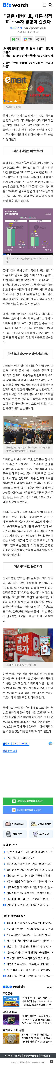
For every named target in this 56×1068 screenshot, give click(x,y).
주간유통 (8, 993)
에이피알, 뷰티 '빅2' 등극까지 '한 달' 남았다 (29, 864)
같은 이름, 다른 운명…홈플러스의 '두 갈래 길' (30, 905)
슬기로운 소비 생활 (13, 1030)
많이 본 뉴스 (10, 845)
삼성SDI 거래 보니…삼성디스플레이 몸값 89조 (31, 875)
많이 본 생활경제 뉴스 (14, 916)
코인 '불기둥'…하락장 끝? (20, 858)
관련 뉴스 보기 (10, 750)
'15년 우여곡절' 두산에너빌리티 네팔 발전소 (30, 852)
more (50, 987)
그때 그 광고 (10, 1012)
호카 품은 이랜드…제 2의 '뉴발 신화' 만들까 (30, 869)
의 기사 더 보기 (16, 743)
